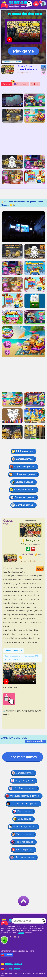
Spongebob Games (24, 489)
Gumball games (24, 505)
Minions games (24, 451)
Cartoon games (24, 459)
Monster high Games (24, 826)
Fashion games (24, 849)
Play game (23, 51)
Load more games (23, 757)
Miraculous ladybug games (24, 796)
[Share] (43, 67)
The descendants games (24, 803)
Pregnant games (24, 780)
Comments (21, 84)
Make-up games (24, 842)
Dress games (24, 811)
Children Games (24, 482)
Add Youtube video (35, 741)
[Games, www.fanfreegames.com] (15, 4)
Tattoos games (24, 834)
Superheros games (24, 466)
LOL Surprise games (24, 788)
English (9, 955)
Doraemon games (24, 497)
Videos (34, 84)
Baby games (24, 819)
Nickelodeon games (24, 474)
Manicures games (24, 857)
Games (6, 84)
